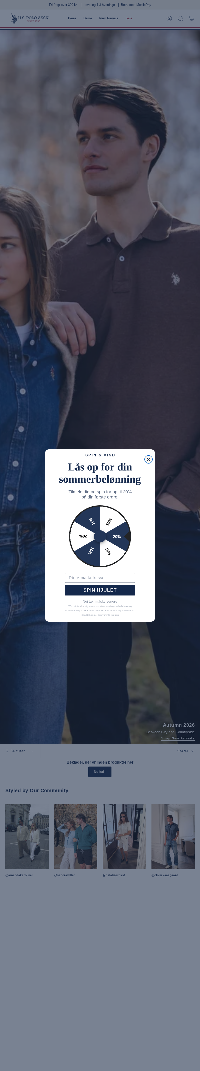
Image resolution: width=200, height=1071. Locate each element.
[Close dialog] (148, 459)
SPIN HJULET (100, 590)
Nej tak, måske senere (100, 601)
